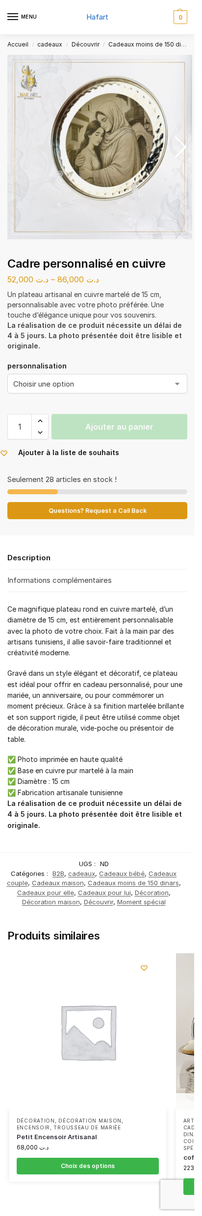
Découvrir (86, 44)
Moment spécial (141, 902)
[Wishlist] (144, 968)
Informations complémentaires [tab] (59, 580)
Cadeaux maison (58, 883)
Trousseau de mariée (87, 1127)
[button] (179, 17)
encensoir (33, 1127)
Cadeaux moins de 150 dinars (150, 44)
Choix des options (88, 1166)
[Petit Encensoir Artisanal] (87, 1031)
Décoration (152, 892)
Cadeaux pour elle (45, 892)
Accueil (17, 44)
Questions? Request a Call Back (98, 510)
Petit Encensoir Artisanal (57, 1137)
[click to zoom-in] (99, 147)
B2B (58, 873)
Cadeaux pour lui (104, 892)
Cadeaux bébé (122, 873)
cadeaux (49, 44)
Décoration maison (51, 902)
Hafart (97, 17)
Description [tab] (28, 557)
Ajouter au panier (119, 427)
